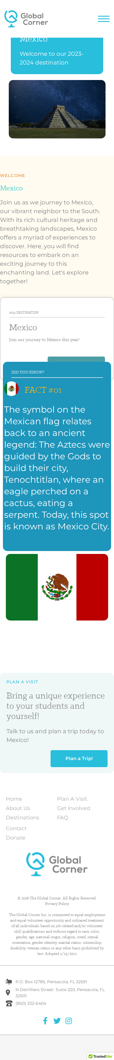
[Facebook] (45, 1021)
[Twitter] (57, 1021)
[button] (104, 19)
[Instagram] (69, 1021)
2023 (12, 312)
